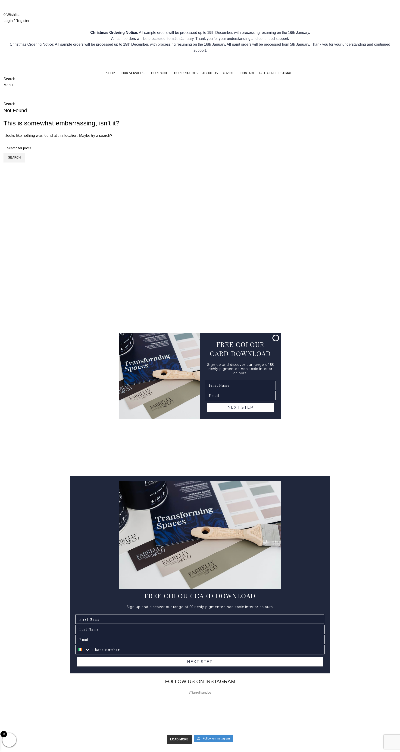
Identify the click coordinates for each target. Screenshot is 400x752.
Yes (359, 710)
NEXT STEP (240, 407)
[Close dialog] (275, 338)
